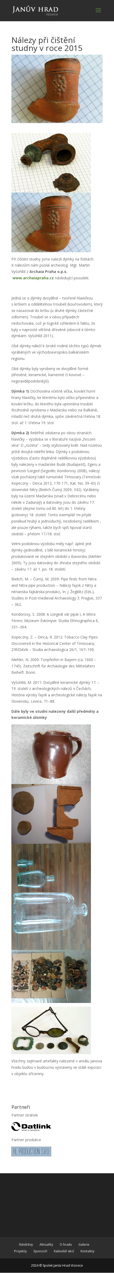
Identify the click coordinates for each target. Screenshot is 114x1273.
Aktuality (46, 1244)
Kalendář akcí (64, 1251)
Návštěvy (26, 1244)
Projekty (20, 1251)
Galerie (83, 1244)
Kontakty (87, 1251)
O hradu (66, 1244)
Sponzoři (40, 1251)
